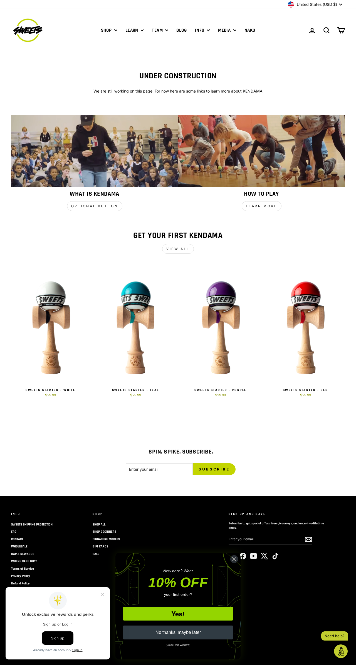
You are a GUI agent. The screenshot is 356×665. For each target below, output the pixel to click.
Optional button (94, 206)
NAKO (249, 30)
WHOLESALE (19, 546)
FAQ (13, 532)
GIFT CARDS (100, 546)
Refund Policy (20, 583)
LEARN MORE (261, 206)
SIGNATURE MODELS (106, 539)
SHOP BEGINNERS (104, 532)
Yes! (178, 613)
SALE (96, 554)
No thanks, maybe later (178, 632)
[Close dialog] (234, 559)
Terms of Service (22, 569)
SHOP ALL (99, 524)
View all (178, 249)
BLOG (181, 30)
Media (225, 30)
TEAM (158, 30)
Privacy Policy (20, 576)
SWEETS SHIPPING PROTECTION (32, 524)
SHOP (107, 30)
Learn (132, 30)
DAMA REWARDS (22, 554)
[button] (341, 651)
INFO (200, 30)
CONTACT (17, 539)
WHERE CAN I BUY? (24, 561)
